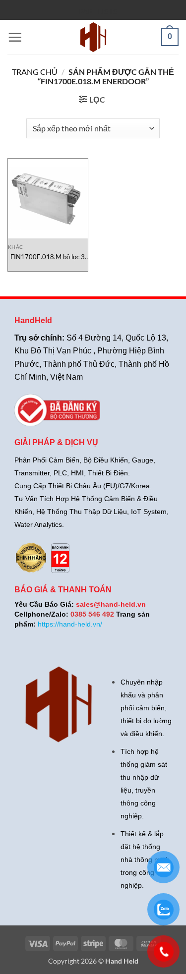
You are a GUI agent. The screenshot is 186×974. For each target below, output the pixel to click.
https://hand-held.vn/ (70, 624)
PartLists (98, 11)
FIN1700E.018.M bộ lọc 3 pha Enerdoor (47, 257)
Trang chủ (35, 71)
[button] (14, 37)
